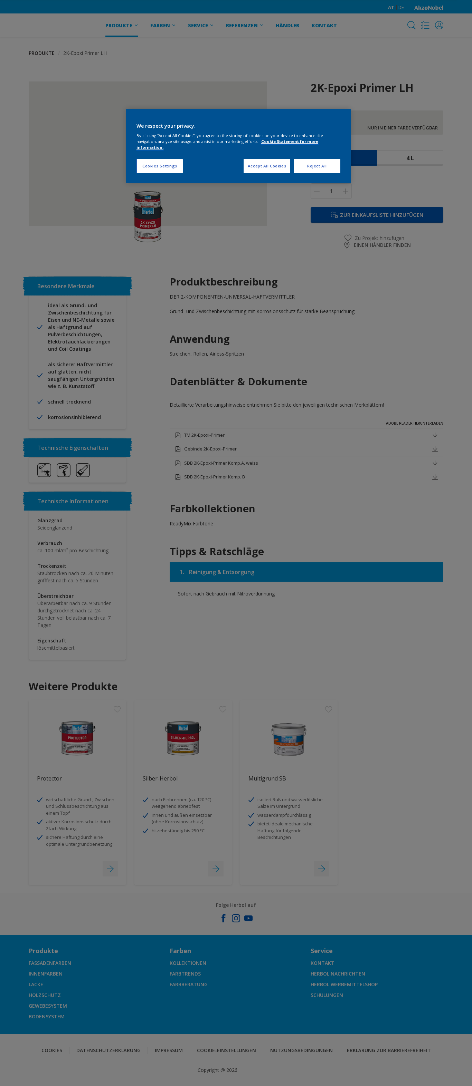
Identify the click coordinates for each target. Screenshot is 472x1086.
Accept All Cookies (267, 165)
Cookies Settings (159, 165)
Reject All (317, 165)
